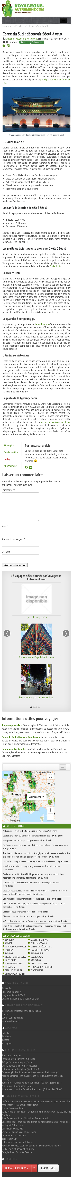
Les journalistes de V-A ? (13, 995)
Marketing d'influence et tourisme (18, 1149)
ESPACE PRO (48, 1168)
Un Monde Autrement (15, 973)
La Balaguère (37, 956)
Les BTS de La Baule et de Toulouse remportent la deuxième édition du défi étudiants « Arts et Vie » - (34, 927)
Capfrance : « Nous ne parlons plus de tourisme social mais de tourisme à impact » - (36, 847)
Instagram (7, 1043)
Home (4, 26)
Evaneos (9, 953)
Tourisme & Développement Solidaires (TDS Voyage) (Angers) (31, 1082)
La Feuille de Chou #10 (12, 1128)
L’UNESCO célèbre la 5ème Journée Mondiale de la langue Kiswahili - (31, 884)
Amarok (8, 943)
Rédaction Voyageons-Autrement (21, 38)
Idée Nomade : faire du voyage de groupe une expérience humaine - (31, 868)
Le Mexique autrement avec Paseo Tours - (26, 911)
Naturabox (36, 960)
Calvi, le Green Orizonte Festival (17, 1152)
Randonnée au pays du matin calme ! (35, 697)
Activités (14, 26)
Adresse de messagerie (13, 539)
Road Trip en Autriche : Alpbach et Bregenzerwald (25, 1118)
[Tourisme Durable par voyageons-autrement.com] (23, 8)
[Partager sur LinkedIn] (8, 46)
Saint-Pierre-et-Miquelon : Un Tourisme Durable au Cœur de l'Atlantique (36, 1111)
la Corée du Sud (27, 26)
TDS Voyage (10, 966)
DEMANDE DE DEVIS (16, 1168)
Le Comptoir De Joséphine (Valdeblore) (20, 1069)
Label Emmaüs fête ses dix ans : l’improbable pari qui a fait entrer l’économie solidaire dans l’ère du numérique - (35, 892)
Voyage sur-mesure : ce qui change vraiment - (27, 840)
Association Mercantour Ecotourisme (20, 1104)
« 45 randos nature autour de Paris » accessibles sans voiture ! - (35, 921)
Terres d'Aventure (13, 970)
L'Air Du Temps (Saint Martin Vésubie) (19, 1065)
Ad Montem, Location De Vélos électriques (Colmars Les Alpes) (32, 1089)
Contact (6, 1014)
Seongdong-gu (41, 324)
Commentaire (8, 490)
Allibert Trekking (39, 939)
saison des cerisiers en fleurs (55, 422)
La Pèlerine (10, 960)
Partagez (8, 459)
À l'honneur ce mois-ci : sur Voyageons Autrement (30, 830)
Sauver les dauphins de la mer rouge (19, 1132)
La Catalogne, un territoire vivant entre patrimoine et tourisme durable (36, 1101)
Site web (6, 551)
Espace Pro (7, 988)
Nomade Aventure (13, 963)
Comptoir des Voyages (15, 946)
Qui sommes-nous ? (11, 991)
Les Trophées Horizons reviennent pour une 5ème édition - (32, 898)
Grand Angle (37, 953)
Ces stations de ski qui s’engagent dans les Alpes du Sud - (33, 835)
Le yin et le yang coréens (35, 617)
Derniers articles (12, 452)
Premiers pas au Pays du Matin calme (35, 657)
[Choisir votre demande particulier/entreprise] (34, 1168)
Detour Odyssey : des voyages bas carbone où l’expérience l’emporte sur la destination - (34, 905)
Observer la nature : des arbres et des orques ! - (28, 916)
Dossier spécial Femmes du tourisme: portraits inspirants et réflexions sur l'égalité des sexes (36, 1123)
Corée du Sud (56, 266)
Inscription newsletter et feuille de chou (21, 1010)
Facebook (6, 1036)
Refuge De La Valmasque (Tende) (17, 1062)
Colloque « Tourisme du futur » (17, 1142)
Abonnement (10, 465)
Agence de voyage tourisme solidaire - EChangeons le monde (31, 1145)
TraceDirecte (37, 970)
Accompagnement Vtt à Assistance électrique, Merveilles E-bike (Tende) (32, 1077)
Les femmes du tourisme (14, 1135)
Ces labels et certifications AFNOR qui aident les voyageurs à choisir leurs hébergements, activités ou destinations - (33, 876)
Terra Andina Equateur (41, 966)
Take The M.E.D (9, 1138)
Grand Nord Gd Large (15, 956)
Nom (5, 526)
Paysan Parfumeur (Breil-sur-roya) (18, 1058)
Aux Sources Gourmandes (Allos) (17, 1086)
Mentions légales (10, 1021)
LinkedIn (6, 1033)
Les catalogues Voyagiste (17, 935)
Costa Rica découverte (41, 946)
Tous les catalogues (11, 1055)
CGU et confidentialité (12, 1017)
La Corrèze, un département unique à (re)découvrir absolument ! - (35, 861)
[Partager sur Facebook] (4, 46)
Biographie (9, 445)
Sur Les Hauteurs (39, 963)
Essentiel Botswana (40, 950)
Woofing (6, 1115)
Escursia (9, 950)
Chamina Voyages (39, 943)
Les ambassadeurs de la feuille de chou (21, 998)
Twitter (5, 1039)
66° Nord (9, 939)
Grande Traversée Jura (12, 1108)
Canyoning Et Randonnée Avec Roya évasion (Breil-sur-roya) (30, 1072)
